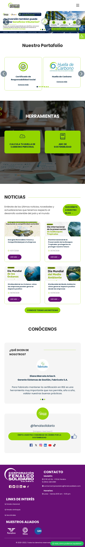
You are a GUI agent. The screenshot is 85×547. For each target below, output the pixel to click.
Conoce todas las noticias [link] (42, 310)
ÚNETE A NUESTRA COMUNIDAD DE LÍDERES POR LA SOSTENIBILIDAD (39, 436)
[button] (82, 36)
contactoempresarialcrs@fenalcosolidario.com (62, 486)
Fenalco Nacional (13, 504)
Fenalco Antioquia (13, 510)
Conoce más (23, 85)
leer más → (14, 257)
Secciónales (11, 515)
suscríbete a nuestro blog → (71, 210)
